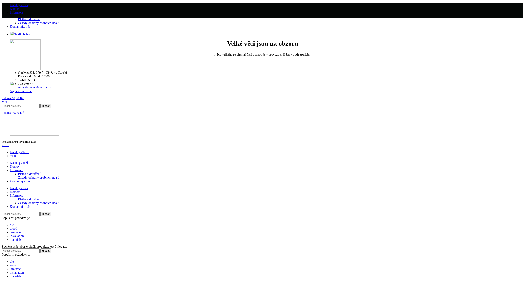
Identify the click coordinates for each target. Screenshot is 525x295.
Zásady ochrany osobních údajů (38, 23)
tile (12, 225)
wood (13, 228)
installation (17, 236)
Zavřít (5, 145)
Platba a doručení (29, 19)
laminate (15, 232)
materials (15, 239)
